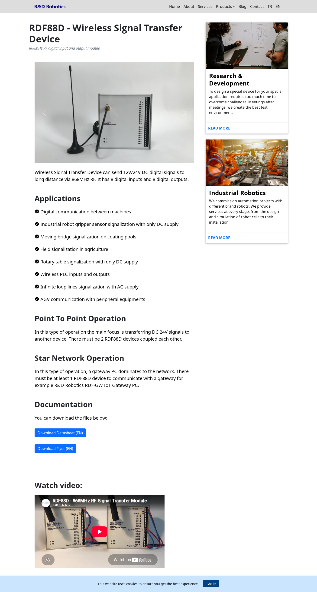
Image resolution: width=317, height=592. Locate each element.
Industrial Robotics (237, 193)
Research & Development (229, 79)
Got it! (211, 584)
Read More (219, 128)
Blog (242, 6)
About (189, 6)
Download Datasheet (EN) (60, 432)
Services (205, 6)
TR (270, 6)
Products (224, 6)
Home (174, 6)
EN (278, 6)
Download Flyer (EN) (55, 448)
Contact (257, 6)
